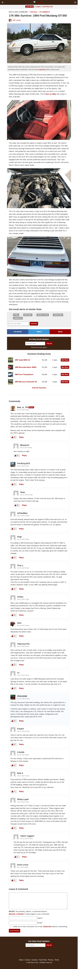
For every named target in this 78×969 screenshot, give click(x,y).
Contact (27, 960)
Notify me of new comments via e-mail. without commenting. (40, 927)
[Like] (12, 437)
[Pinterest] (39, 953)
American (18, 318)
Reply (21, 437)
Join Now (29, 6)
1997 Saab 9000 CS (22, 360)
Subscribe (47, 927)
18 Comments (44, 12)
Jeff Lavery (16, 20)
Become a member (16, 914)
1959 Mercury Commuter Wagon (28, 382)
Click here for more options (39, 347)
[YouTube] (48, 953)
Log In (38, 6)
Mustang (27, 315)
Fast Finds (43, 960)
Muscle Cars (42, 315)
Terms (57, 960)
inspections (42, 69)
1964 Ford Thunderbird (24, 374)
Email (39, 923)
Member (31, 407)
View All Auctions (39, 388)
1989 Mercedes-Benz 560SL (26, 367)
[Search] (75, 2)
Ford (16, 315)
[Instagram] (43, 953)
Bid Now (65, 360)
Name (39, 918)
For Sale (33, 12)
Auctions (34, 960)
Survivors (58, 315)
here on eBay (51, 94)
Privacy (50, 960)
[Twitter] (35, 953)
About (21, 960)
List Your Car (48, 6)
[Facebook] (30, 953)
